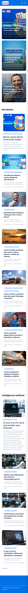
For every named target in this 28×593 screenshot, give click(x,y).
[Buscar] (22, 3)
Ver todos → (5, 568)
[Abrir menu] (25, 3)
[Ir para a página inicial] (5, 3)
